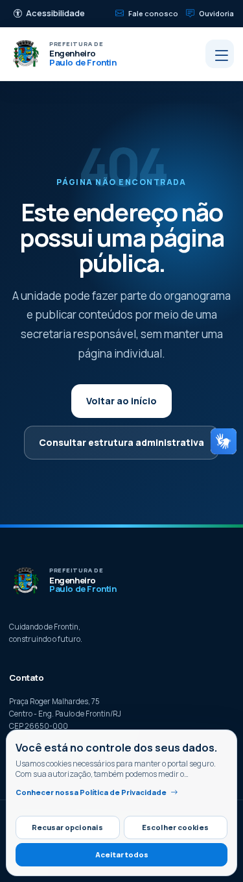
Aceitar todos (121, 854)
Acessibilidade (55, 13)
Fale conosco (153, 13)
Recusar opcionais (67, 827)
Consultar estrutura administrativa (121, 442)
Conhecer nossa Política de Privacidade (91, 792)
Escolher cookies (175, 827)
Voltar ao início (121, 401)
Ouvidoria (216, 13)
